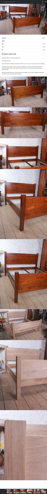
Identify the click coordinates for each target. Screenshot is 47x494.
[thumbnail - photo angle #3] (24, 491)
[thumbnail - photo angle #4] (29, 491)
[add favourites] (45, 2)
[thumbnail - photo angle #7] (42, 491)
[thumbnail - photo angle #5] (32, 491)
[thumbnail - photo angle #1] (10, 491)
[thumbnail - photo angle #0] (4, 491)
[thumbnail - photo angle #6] (37, 491)
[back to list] (2, 2)
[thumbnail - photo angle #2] (17, 491)
